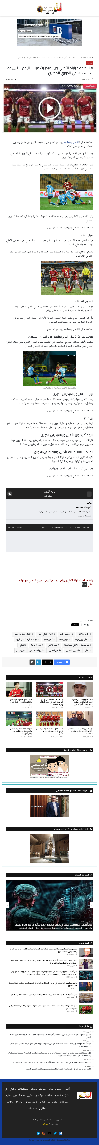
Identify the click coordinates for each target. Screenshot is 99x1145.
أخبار (67, 1089)
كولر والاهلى (84, 634)
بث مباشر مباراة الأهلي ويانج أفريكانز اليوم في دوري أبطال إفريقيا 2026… (51, 702)
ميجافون (44, 1124)
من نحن (39, 1140)
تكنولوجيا (52, 1102)
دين (15, 1095)
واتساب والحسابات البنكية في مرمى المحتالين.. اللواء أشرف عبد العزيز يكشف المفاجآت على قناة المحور (42, 984)
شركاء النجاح (62, 1095)
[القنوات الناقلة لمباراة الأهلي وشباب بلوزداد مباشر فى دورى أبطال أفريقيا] (19, 718)
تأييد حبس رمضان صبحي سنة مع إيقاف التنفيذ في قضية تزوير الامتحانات (80, 731)
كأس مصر (48, 639)
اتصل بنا (32, 1140)
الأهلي (22, 645)
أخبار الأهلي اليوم (46, 634)
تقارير (30, 1095)
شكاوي (42, 1108)
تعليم (8, 1095)
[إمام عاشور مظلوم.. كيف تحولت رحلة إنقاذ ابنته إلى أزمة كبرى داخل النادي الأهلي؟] (19, 689)
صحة (22, 1095)
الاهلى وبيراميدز (82, 639)
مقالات (48, 1095)
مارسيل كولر (66, 634)
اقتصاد (58, 1089)
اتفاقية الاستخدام (49, 1140)
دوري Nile (64, 639)
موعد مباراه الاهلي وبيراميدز (77, 645)
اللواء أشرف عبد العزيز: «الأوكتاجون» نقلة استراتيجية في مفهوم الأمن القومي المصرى (43, 994)
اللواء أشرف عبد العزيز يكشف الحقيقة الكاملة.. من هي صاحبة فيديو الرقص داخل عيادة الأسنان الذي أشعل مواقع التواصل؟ (44, 962)
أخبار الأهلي (53, 645)
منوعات (64, 1102)
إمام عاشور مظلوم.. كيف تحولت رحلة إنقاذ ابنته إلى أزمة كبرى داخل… (20, 702)
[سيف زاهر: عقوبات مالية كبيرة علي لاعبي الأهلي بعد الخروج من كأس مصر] (49, 718)
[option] (49, 905)
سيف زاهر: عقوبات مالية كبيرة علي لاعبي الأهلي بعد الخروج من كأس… (49, 731)
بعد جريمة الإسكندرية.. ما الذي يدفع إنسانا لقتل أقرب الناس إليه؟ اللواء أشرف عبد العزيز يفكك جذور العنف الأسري (43, 950)
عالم (50, 1089)
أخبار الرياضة (36, 645)
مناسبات (32, 1108)
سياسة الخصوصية (63, 1140)
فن (5, 1089)
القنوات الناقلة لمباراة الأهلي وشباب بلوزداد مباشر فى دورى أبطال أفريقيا (21, 731)
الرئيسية (88, 57)
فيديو (42, 1102)
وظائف (9, 1102)
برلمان (13, 1089)
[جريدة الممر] (49, 8)
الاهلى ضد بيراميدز (23, 634)
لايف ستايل (31, 1102)
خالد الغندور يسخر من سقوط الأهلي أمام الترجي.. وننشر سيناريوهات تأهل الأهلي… (82, 702)
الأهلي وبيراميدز (71, 142)
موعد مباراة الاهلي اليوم (27, 639)
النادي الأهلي (54, 650)
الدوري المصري (72, 650)
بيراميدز (20, 650)
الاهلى (87, 650)
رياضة (82, 57)
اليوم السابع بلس (36, 650)
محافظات (23, 1089)
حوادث (42, 1089)
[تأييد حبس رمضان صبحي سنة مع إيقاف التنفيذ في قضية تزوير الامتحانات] (80, 718)
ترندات (19, 1102)
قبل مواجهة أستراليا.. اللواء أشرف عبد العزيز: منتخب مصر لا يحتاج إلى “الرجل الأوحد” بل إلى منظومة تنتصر (43, 1007)
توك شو (39, 1095)
